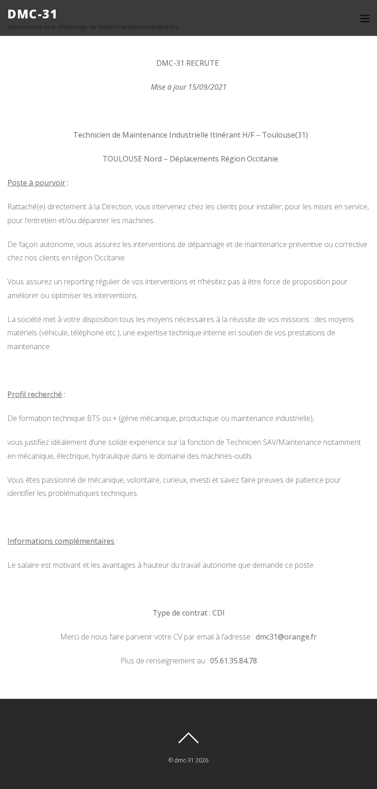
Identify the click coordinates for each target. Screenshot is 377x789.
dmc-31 (184, 760)
